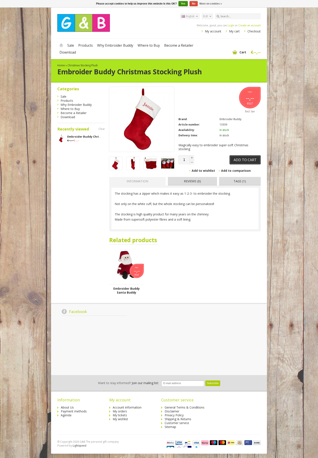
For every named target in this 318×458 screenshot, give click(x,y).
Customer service (177, 423)
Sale (70, 45)
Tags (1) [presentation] (240, 181)
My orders (120, 411)
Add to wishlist (204, 171)
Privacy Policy (174, 415)
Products (85, 45)
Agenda (66, 415)
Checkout (254, 31)
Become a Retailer (178, 45)
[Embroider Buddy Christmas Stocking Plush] (115, 169)
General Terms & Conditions (184, 407)
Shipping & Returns (178, 419)
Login (231, 25)
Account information (127, 407)
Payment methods (74, 411)
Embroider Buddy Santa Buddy (126, 290)
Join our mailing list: (128, 383)
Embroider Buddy (230, 119)
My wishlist (120, 419)
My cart (234, 31)
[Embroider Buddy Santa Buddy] (126, 282)
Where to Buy (149, 45)
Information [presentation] (137, 181)
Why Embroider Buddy (115, 45)
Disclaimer (172, 411)
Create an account (249, 25)
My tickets (120, 415)
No (193, 3)
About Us (67, 407)
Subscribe (213, 383)
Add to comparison (236, 171)
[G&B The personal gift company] (108, 22)
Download (67, 52)
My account (213, 31)
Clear (101, 129)
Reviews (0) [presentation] (192, 181)
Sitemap (170, 427)
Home (61, 45)
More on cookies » (210, 3)
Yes (183, 3)
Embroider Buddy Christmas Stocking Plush (98, 136)
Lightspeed (79, 445)
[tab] (136, 181)
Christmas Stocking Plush (82, 65)
